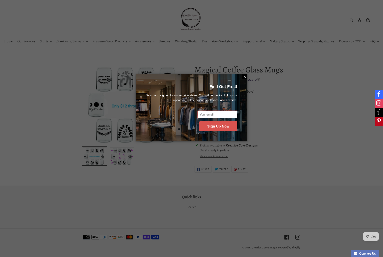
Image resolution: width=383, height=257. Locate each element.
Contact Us (366, 253)
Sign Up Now (218, 126)
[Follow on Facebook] (379, 94)
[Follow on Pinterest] (379, 121)
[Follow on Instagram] (379, 103)
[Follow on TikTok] (379, 112)
